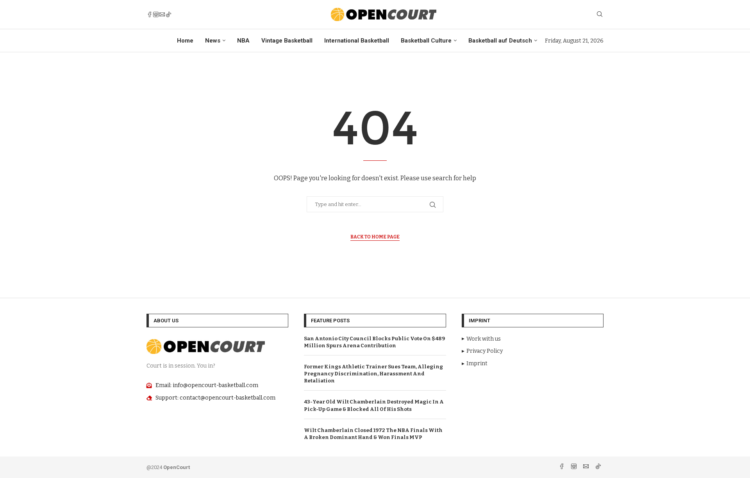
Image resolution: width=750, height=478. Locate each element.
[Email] (162, 14)
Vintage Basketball (286, 40)
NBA (243, 40)
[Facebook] (149, 14)
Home (185, 40)
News (212, 40)
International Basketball (356, 40)
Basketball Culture (426, 40)
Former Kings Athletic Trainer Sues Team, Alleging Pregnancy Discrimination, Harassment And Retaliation (373, 374)
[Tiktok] (168, 14)
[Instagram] (156, 14)
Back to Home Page (375, 237)
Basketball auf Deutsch (500, 40)
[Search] (600, 14)
